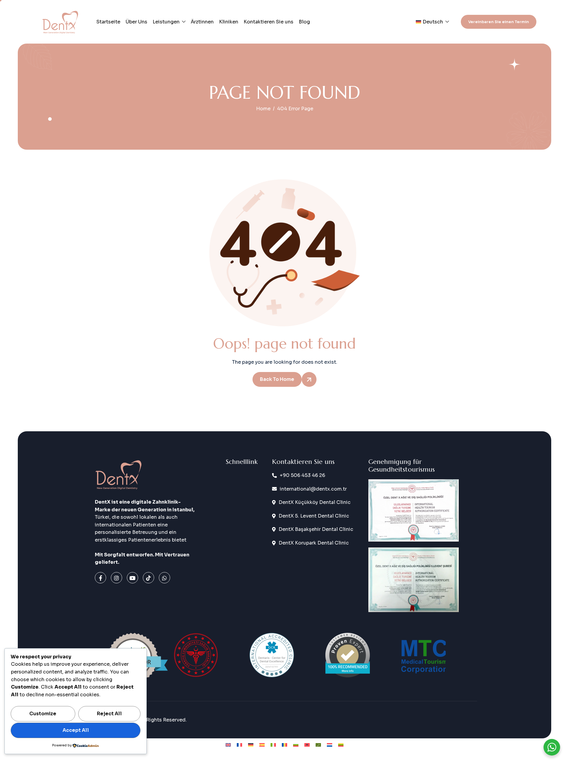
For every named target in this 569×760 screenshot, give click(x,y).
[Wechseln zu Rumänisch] (284, 745)
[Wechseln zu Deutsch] (250, 745)
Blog (304, 22)
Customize (42, 713)
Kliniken (228, 22)
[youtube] (132, 577)
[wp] (164, 577)
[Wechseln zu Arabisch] (318, 745)
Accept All (76, 730)
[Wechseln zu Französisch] (239, 745)
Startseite (108, 22)
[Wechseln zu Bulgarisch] (295, 745)
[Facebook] (100, 577)
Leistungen (166, 22)
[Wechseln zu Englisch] (228, 745)
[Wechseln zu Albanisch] (307, 745)
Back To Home (277, 379)
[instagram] (116, 577)
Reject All (109, 713)
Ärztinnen (202, 22)
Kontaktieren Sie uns (268, 22)
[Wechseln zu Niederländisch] (329, 745)
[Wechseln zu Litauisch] (340, 745)
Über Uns (136, 22)
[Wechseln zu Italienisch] (273, 745)
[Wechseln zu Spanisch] (262, 745)
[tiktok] (148, 577)
